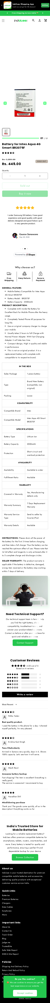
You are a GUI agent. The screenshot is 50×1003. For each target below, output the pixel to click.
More (4, 914)
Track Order (7, 934)
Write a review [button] (25, 694)
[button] (3, 21)
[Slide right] (43, 13)
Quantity (5, 170)
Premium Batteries (10, 899)
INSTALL (45, 5)
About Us (6, 927)
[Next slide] (45, 103)
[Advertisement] (25, 51)
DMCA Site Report (10, 954)
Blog (4, 938)
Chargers (6, 903)
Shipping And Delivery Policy (15, 966)
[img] (8, 712)
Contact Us (7, 930)
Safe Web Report (9, 950)
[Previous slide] (5, 103)
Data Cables (7, 907)
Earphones (7, 910)
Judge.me (6, 942)
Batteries (6, 895)
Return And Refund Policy (13, 970)
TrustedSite (7, 946)
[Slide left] (7, 13)
